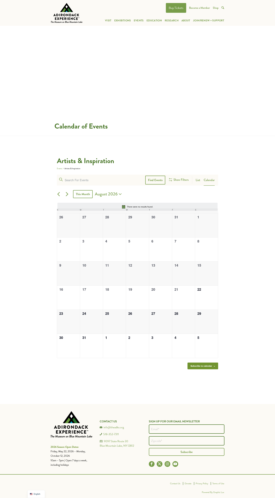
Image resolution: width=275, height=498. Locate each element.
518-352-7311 (111, 434)
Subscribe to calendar (201, 365)
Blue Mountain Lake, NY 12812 (117, 445)
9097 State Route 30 (116, 441)
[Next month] (67, 194)
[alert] (137, 207)
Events (59, 168)
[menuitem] (176, 8)
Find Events (155, 180)
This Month (83, 194)
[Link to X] (159, 464)
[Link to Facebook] (152, 464)
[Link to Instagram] (167, 464)
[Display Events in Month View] (209, 180)
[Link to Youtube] (175, 464)
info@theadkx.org (114, 427)
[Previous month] (58, 194)
